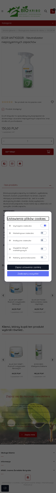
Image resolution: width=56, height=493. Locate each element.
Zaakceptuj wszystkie (28, 273)
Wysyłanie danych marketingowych (20, 249)
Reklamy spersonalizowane (24, 258)
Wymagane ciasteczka (22, 226)
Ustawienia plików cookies (26, 218)
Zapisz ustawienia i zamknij (28, 267)
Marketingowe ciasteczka (23, 233)
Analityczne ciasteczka (22, 240)
